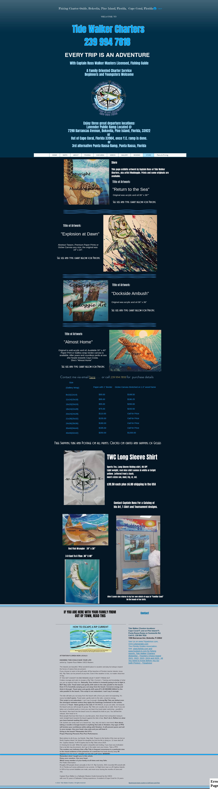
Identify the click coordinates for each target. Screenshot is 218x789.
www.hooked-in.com (137, 651)
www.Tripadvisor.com (148, 641)
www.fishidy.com (140, 649)
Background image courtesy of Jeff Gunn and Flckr (144, 783)
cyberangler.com (140, 644)
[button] (75, 155)
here (92, 376)
